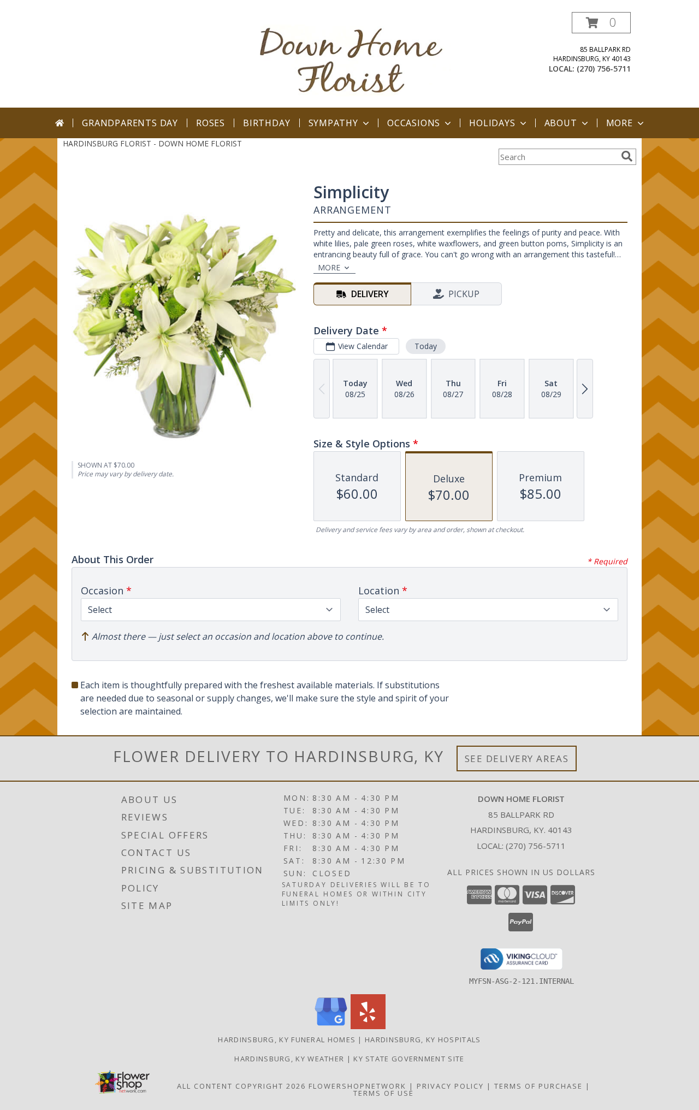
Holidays (492, 123)
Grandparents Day (130, 123)
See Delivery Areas (517, 758)
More (619, 123)
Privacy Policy (450, 1086)
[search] (627, 156)
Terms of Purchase (538, 1086)
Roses (210, 123)
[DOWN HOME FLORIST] (353, 60)
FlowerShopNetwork (357, 1086)
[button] (601, 22)
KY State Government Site (408, 1059)
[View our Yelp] (368, 1026)
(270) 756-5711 (604, 68)
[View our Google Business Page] (330, 1026)
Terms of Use (383, 1093)
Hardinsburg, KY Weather (289, 1059)
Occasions (413, 123)
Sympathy (333, 123)
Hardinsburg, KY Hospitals (423, 1039)
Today (425, 346)
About (560, 123)
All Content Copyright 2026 (241, 1086)
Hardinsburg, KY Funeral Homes (287, 1039)
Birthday (266, 123)
